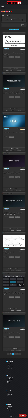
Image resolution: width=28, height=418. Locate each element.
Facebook (9, 406)
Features (8, 365)
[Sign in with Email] (8, 15)
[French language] (6, 11)
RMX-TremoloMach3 (8, 193)
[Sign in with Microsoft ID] (12, 20)
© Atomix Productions (14, 416)
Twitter (9, 410)
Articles (8, 381)
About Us (9, 391)
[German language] (7, 11)
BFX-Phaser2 (6, 153)
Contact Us (9, 393)
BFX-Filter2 (6, 33)
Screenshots (9, 368)
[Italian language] (9, 11)
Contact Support (10, 377)
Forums (8, 382)
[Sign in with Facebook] (7, 20)
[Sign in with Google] (21, 20)
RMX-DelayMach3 (7, 73)
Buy (7, 364)
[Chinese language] (11, 11)
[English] (2, 11)
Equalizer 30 (6, 113)
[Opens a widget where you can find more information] (23, 415)
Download (9, 363)
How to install (19, 70)
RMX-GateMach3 (7, 313)
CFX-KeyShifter (7, 273)
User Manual (9, 378)
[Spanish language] (4, 11)
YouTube (9, 407)
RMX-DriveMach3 (7, 233)
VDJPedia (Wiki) (10, 380)
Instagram (10, 408)
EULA (8, 395)
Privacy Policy (9, 394)
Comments (12, 70)
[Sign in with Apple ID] (16, 20)
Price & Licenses (10, 366)
